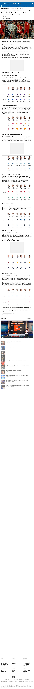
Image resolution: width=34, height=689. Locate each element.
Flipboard (13, 677)
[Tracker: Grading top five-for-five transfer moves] (3, 372)
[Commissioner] (21, 681)
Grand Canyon (17, 284)
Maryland (11, 177)
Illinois (13, 49)
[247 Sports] (4, 681)
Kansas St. (8, 96)
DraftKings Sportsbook (10, 72)
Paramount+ (14, 663)
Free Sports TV (3, 662)
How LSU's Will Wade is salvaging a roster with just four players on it (17, 380)
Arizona (19, 237)
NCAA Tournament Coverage (5, 8)
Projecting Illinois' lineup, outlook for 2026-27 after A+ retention (16, 360)
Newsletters (25, 671)
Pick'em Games (3, 659)
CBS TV (13, 664)
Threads (13, 676)
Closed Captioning (26, 663)
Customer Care (3, 671)
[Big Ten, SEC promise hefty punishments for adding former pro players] (3, 387)
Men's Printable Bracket (20, 8)
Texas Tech (27, 51)
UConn (3, 208)
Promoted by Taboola (29, 318)
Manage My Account (26, 670)
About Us (13, 659)
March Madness (3, 665)
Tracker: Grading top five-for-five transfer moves (13, 370)
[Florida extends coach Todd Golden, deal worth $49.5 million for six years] (3, 367)
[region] (17, 329)
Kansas (18, 80)
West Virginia (17, 264)
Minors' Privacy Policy (26, 662)
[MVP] (26, 681)
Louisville (25, 139)
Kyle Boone (3, 15)
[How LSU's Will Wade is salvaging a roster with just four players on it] (3, 382)
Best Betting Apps (4, 663)
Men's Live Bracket (13, 8)
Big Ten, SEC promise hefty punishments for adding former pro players (17, 385)
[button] (2, 3)
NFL (10, 42)
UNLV (17, 278)
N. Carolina (8, 165)
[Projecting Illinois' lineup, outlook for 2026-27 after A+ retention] (3, 362)
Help (1, 670)
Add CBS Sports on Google (6, 18)
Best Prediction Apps (4, 664)
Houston (10, 51)
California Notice (26, 664)
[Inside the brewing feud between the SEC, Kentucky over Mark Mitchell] (3, 357)
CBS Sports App (18, 176)
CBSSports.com (11, 176)
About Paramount (15, 662)
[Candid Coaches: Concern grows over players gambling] (3, 348)
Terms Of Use (25, 659)
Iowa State (4, 235)
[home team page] (8, 94)
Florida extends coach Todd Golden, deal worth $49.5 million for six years (17, 365)
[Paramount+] (16, 681)
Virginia (8, 49)
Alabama (19, 107)
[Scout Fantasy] (31, 681)
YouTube (13, 670)
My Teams (24, 672)
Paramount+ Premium (25, 176)
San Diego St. (13, 298)
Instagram (13, 672)
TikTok (13, 671)
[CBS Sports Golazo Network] (24, 679)
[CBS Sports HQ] (15, 679)
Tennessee (18, 109)
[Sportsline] (10, 681)
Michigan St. (17, 194)
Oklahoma (27, 108)
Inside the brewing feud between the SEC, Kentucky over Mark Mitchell (17, 355)
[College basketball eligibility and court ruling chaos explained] (3, 353)
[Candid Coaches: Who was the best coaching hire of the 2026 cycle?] (3, 377)
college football (5, 42)
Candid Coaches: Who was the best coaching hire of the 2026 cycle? (17, 375)
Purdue (21, 49)
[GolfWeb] (17, 683)
